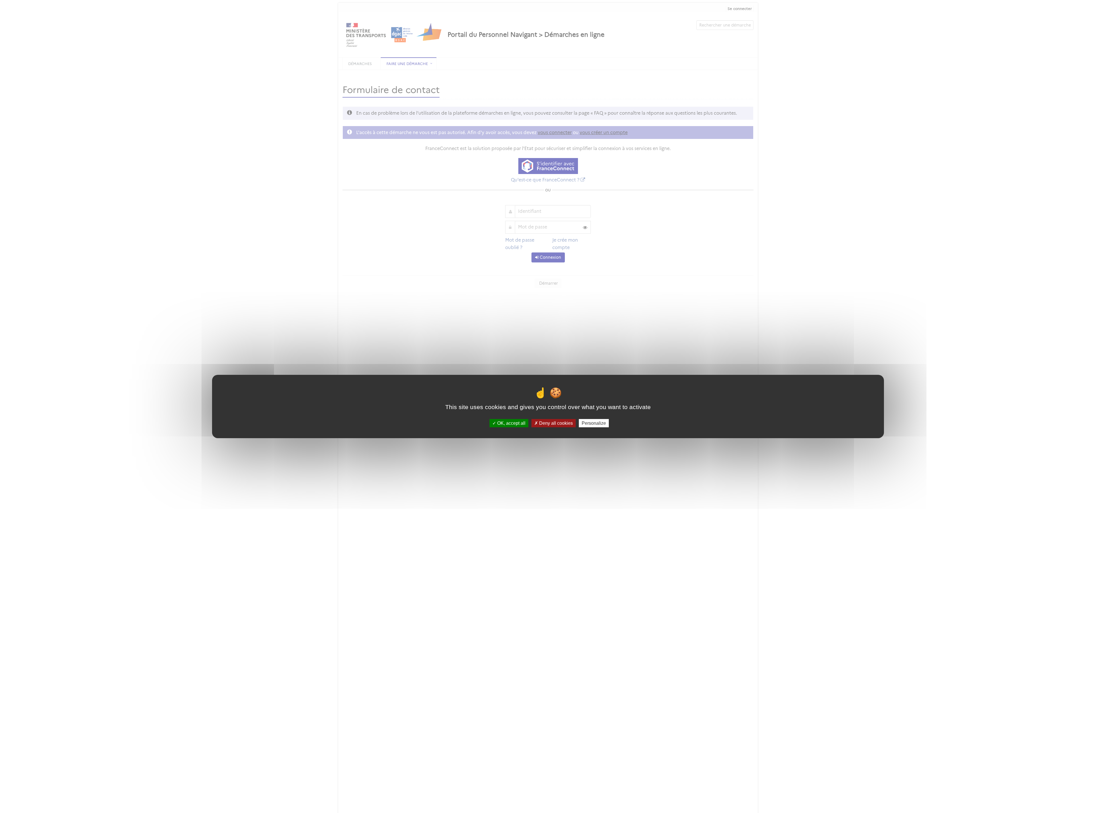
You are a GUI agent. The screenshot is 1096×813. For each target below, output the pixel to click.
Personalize (594, 423)
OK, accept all (510, 423)
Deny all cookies (555, 423)
